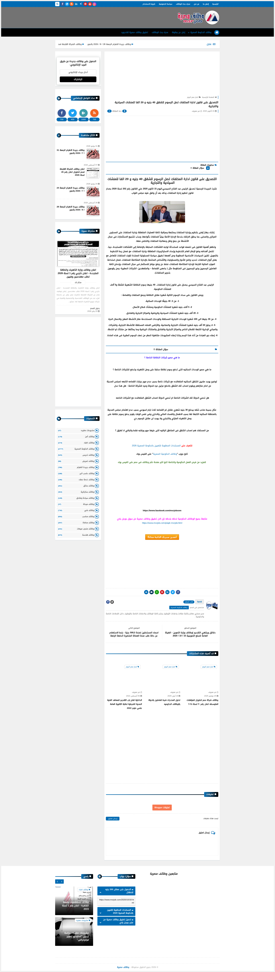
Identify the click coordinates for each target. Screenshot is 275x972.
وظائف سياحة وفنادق (76, 498)
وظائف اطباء (76, 442)
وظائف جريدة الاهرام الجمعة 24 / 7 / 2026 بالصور (71, 189)
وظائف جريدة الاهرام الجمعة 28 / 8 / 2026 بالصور (131, 44)
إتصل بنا (206, 4)
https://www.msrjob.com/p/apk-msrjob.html (162, 523)
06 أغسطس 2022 (133, 696)
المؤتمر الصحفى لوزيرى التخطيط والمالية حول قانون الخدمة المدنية (75, 936)
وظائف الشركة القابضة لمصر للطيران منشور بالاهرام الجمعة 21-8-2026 (73, 44)
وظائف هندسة (76, 535)
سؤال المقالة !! (197, 168)
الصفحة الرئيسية (208, 97)
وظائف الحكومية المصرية (165, 454)
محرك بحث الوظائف (183, 4)
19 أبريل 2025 (173, 696)
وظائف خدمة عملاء (76, 479)
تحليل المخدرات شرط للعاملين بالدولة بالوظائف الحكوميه (164, 702)
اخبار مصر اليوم (192, 97)
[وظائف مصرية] (198, 17)
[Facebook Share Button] (178, 592)
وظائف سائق (76, 486)
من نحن (196, 4)
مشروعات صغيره (76, 430)
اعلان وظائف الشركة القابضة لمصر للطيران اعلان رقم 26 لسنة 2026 (72, 172)
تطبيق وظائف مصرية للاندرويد (134, 32)
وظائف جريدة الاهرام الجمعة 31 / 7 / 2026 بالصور (71, 151)
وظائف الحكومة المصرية (200, 32)
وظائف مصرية (123, 967)
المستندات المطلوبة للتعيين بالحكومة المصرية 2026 (156, 446)
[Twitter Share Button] (173, 592)
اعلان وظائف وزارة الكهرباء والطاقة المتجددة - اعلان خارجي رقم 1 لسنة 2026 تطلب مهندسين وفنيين (78, 273)
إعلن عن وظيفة (178, 32)
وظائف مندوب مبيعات (76, 529)
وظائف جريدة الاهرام (76, 467)
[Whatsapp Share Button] (157, 592)
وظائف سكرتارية (76, 492)
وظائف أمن (76, 436)
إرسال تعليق (112, 818)
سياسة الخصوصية (165, 4)
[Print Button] (146, 592)
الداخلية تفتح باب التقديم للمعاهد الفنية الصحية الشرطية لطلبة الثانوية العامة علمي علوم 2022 (124, 704)
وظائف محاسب (76, 516)
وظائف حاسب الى (76, 473)
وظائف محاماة (76, 522)
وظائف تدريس (76, 455)
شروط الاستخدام (149, 4)
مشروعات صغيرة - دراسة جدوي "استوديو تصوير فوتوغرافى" (76, 905)
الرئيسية (215, 4)
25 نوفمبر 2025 (210, 696)
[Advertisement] (107, 16)
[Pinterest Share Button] (167, 592)
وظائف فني (76, 510)
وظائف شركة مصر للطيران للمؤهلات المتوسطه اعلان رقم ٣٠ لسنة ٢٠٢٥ (202, 702)
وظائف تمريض (76, 461)
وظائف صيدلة (76, 504)
